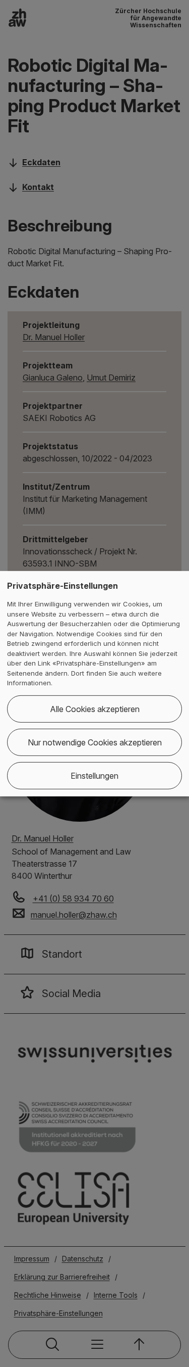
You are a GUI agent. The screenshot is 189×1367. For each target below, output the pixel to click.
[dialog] (94, 683)
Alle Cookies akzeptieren (95, 709)
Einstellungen (94, 776)
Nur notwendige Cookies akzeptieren (95, 742)
